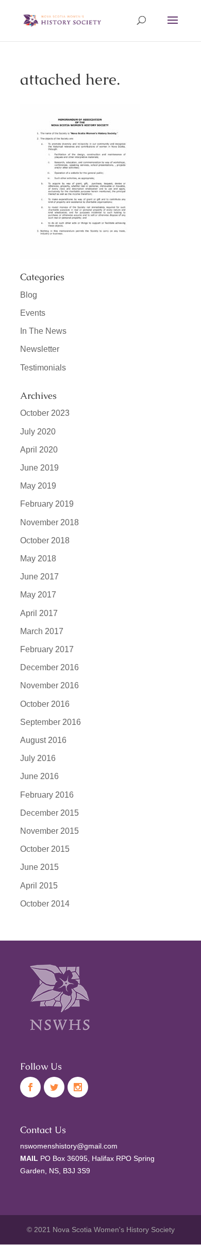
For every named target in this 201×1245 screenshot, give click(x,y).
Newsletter (39, 349)
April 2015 (39, 885)
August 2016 (43, 740)
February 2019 (47, 503)
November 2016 (49, 685)
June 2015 (39, 867)
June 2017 (39, 576)
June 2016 (39, 776)
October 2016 (45, 704)
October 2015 (45, 849)
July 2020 (38, 431)
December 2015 (49, 813)
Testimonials (43, 367)
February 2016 (47, 794)
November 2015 (49, 831)
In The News (43, 331)
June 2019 (39, 467)
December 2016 (49, 667)
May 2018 (38, 558)
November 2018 (49, 522)
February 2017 (47, 649)
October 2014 (45, 903)
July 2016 (38, 758)
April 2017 (39, 613)
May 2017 (38, 594)
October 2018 (45, 540)
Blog (28, 294)
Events (32, 313)
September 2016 (50, 722)
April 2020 (39, 449)
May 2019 (38, 485)
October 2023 (45, 413)
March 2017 (41, 631)
